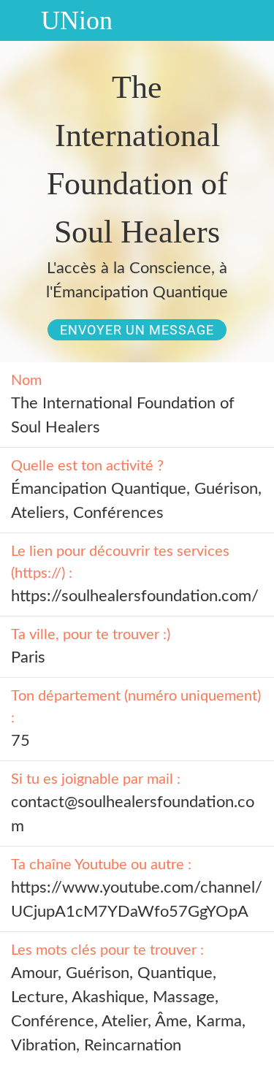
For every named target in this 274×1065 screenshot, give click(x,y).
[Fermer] (20, 20)
